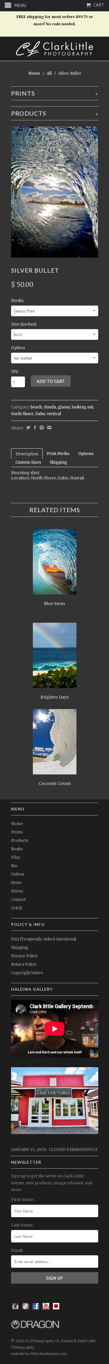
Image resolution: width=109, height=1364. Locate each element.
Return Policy (24, 964)
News (16, 882)
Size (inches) (24, 324)
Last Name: (22, 1225)
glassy (64, 407)
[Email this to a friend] (48, 427)
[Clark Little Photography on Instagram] (15, 1308)
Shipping (58, 462)
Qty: (15, 371)
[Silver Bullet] (54, 191)
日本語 (16, 908)
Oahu (40, 413)
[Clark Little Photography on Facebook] (36, 1308)
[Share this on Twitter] (28, 427)
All (49, 73)
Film (15, 857)
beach (36, 407)
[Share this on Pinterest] (41, 427)
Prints (17, 832)
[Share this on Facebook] (34, 427)
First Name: (22, 1199)
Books (17, 849)
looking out (82, 407)
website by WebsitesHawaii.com (39, 1353)
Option (18, 347)
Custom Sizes (28, 462)
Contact (18, 899)
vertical (54, 413)
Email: (17, 1250)
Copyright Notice (27, 972)
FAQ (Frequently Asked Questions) (43, 939)
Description (27, 453)
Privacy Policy (24, 956)
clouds (50, 407)
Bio (14, 865)
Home (17, 823)
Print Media (58, 453)
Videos (17, 874)
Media (17, 300)
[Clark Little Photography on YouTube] (46, 1308)
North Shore (22, 413)
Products (19, 840)
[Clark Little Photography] (54, 48)
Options (85, 453)
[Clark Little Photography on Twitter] (25, 1308)
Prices (17, 891)
